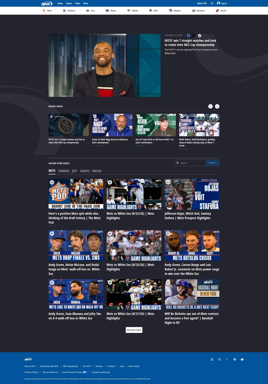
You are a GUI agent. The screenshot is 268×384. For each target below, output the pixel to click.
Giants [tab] (84, 170)
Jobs (121, 366)
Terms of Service (50, 372)
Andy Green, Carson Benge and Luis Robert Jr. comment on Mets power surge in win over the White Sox (192, 269)
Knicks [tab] (97, 170)
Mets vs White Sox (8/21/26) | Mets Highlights (130, 315)
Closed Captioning (101, 372)
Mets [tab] (52, 170)
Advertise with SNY (49, 366)
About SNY (30, 366)
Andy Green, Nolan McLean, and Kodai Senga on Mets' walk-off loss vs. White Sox (74, 269)
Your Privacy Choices (72, 372)
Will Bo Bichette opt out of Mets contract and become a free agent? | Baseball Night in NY (192, 318)
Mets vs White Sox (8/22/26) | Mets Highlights (130, 215)
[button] (221, 3)
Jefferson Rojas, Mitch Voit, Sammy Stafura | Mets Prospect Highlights (188, 215)
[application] (105, 65)
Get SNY (87, 366)
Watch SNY (202, 3)
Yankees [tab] (63, 170)
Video (77, 3)
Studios (99, 366)
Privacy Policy (31, 372)
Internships (133, 366)
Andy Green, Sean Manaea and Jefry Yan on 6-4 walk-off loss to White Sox (75, 315)
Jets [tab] (74, 170)
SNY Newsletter (70, 366)
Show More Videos (134, 330)
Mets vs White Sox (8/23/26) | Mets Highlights (130, 266)
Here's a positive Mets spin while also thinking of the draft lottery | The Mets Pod (74, 218)
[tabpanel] (134, 256)
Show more (170, 53)
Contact (111, 366)
